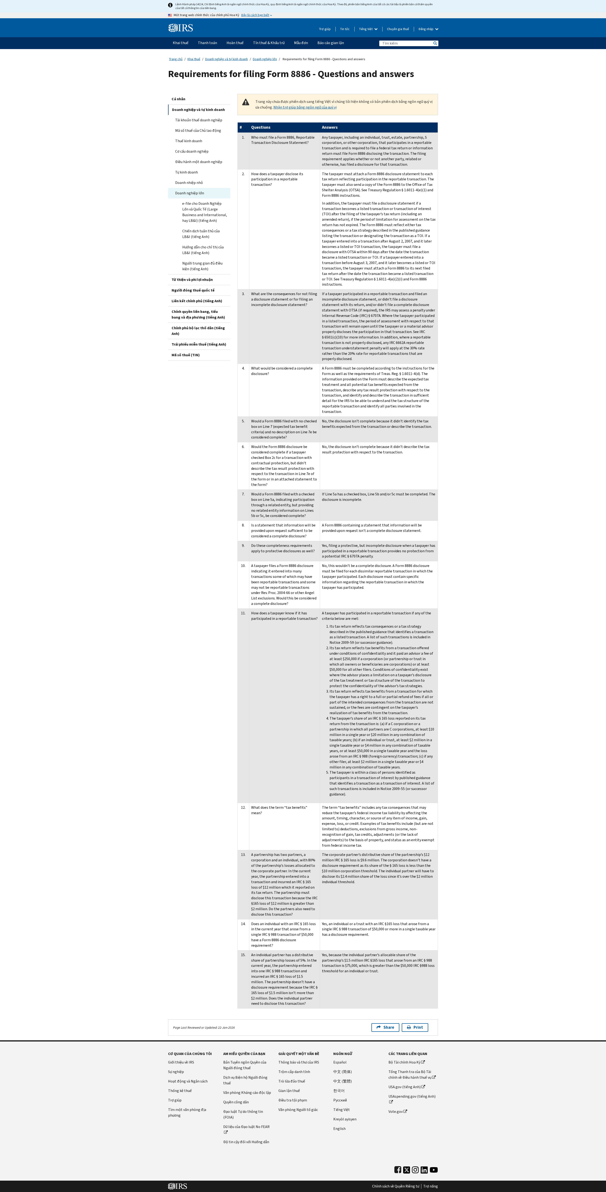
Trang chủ (176, 59)
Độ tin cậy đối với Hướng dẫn (246, 1141)
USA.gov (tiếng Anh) (404, 1086)
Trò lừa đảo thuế (291, 1081)
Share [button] (388, 1027)
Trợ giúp (325, 29)
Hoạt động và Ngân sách (188, 1081)
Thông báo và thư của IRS (298, 1062)
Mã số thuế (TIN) (186, 354)
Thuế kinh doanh (188, 140)
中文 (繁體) (342, 1081)
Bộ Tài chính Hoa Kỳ (404, 1062)
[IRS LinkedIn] (424, 1169)
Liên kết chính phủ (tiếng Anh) (197, 300)
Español (340, 1062)
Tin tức (345, 29)
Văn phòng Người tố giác (298, 1109)
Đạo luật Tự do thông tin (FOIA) (243, 1114)
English (339, 1128)
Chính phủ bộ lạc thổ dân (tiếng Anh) (198, 330)
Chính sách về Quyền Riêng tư (395, 1186)
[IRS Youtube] (434, 1169)
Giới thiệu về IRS (181, 1062)
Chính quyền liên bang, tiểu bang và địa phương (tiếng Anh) (198, 314)
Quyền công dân (236, 1102)
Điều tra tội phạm (292, 1100)
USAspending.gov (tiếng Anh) (412, 1096)
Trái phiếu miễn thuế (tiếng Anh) (199, 344)
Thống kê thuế (180, 1090)
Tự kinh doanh (186, 172)
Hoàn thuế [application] (235, 42)
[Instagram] (415, 1169)
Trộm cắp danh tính (294, 1071)
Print (418, 1027)
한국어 (339, 1090)
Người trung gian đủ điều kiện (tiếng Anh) (202, 266)
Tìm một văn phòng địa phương (187, 1112)
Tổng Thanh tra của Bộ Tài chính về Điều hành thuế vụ (409, 1074)
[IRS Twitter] (406, 1169)
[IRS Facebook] (397, 1169)
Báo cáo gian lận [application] (330, 42)
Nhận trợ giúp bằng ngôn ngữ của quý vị (305, 107)
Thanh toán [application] (207, 42)
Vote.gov (395, 1111)
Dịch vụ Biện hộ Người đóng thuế (245, 1080)
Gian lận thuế (289, 1090)
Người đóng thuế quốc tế (193, 290)
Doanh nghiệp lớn (265, 59)
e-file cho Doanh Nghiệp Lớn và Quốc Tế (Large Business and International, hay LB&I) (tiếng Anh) (204, 212)
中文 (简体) (342, 1071)
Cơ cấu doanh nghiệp (192, 151)
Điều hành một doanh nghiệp (198, 161)
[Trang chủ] (181, 26)
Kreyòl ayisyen (344, 1119)
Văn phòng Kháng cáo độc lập (247, 1092)
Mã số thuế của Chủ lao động (198, 130)
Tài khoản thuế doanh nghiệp (198, 120)
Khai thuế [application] (180, 42)
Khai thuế (193, 59)
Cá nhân (178, 98)
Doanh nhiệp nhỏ (189, 182)
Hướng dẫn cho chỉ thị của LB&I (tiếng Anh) (203, 250)
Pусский (340, 1100)
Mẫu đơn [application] (301, 42)
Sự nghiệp (176, 1071)
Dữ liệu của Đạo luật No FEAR (246, 1126)
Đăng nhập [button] (426, 29)
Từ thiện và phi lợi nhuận (192, 279)
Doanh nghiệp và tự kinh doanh (226, 59)
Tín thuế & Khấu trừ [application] (269, 42)
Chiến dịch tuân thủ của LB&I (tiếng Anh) (201, 233)
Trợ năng (430, 1186)
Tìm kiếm (435, 43)
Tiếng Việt (366, 29)
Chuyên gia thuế (398, 29)
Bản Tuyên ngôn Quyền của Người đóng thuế (244, 1065)
